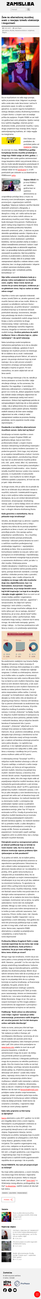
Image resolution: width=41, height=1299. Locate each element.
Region (4, 32)
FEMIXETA (27, 147)
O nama (5, 1278)
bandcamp (22, 169)
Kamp (4, 1118)
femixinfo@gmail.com (29, 1089)
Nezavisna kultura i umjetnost (24, 30)
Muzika (12, 30)
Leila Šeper (12, 1193)
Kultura (6, 30)
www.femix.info (8, 1047)
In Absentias (11, 1186)
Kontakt (12, 1278)
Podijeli (7, 1199)
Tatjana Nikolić (22, 1193)
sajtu (14, 175)
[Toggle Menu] (37, 1294)
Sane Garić (30, 1180)
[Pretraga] (28, 9)
